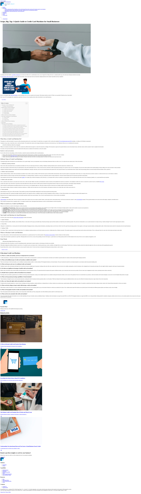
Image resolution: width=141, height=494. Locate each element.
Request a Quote (4, 249)
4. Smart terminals (6, 112)
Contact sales (5, 15)
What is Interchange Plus (25, 9)
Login (4, 14)
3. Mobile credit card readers (8, 111)
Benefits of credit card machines (8, 106)
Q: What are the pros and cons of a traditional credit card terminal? (13, 127)
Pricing (4, 7)
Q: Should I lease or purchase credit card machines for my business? (14, 129)
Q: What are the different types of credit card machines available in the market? (15, 126)
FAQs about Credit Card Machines (7, 123)
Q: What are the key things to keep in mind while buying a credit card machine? (15, 133)
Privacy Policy (8, 492)
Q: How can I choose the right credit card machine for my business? (13, 132)
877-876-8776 (8, 1)
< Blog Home (5, 18)
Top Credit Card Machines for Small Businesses (9, 116)
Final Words (4, 122)
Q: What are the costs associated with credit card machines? (13, 135)
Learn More (4, 99)
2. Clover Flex (6, 118)
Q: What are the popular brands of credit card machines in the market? (14, 134)
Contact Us (5, 13)
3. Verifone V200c (6, 119)
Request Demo (5, 487)
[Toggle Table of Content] (26, 103)
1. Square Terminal (6, 117)
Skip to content (3, 0)
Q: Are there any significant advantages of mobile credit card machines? (14, 128)
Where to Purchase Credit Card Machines (8, 121)
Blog (14, 11)
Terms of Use (2, 492)
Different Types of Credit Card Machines (8, 107)
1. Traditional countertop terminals (9, 108)
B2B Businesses (5, 470)
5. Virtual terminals (6, 113)
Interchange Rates (21, 10)
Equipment (4, 12)
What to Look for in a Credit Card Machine (8, 114)
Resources (4, 8)
